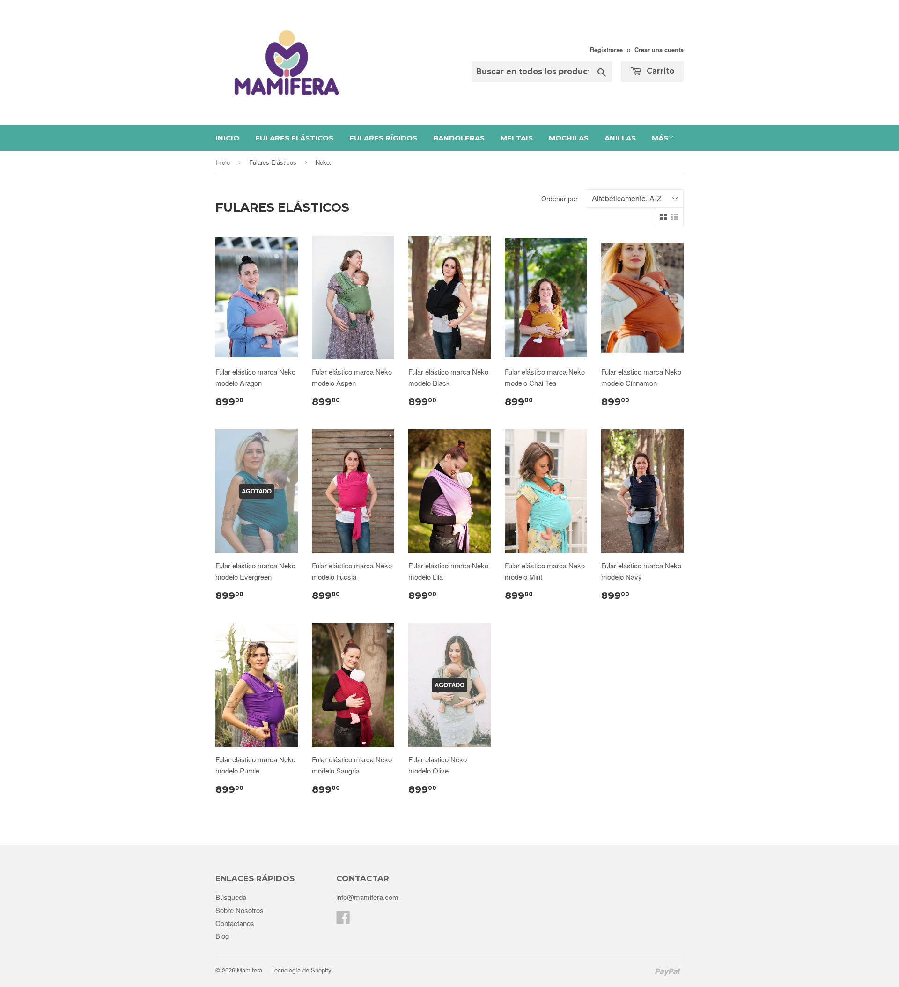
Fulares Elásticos (294, 137)
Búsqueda (230, 897)
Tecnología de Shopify (301, 969)
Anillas (620, 137)
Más (660, 137)
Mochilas (569, 137)
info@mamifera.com (367, 897)
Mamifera (249, 969)
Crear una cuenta (659, 49)
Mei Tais (517, 137)
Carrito (659, 70)
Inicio (227, 137)
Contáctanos (234, 923)
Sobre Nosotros (239, 910)
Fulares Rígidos (383, 137)
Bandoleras (459, 137)
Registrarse (606, 49)
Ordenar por (559, 198)
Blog (222, 936)
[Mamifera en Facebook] (343, 920)
